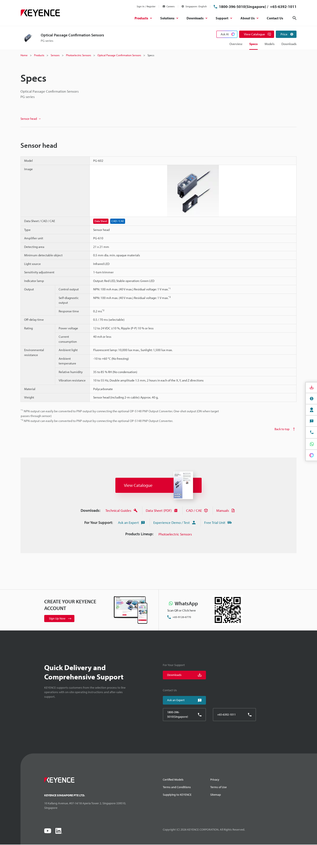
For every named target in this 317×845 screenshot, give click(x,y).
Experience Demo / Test (171, 522)
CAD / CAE (194, 510)
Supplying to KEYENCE (177, 795)
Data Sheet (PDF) (159, 510)
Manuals (222, 510)
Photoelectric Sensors (175, 534)
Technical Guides (118, 510)
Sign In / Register (146, 6)
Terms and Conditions (177, 787)
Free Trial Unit (214, 522)
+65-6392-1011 (283, 6)
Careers (170, 6)
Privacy (214, 779)
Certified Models (173, 779)
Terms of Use (218, 787)
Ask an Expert (128, 522)
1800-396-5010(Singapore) (242, 6)
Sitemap (215, 795)
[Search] (295, 18)
